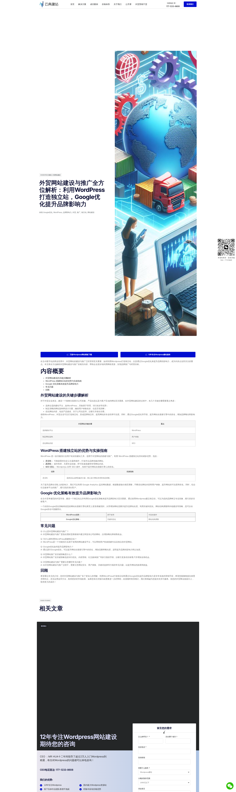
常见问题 (49, 387)
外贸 (74, 212)
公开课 (128, 4)
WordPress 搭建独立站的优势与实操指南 (63, 381)
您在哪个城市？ (172, 737)
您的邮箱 (141, 757)
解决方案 (82, 4)
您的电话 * (142, 747)
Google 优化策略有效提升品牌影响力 (61, 384)
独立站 (84, 212)
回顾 (47, 390)
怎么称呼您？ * (144, 737)
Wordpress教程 (46, 175)
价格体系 (106, 4)
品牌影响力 (67, 212)
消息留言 (141, 789)
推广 (78, 212)
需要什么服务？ (144, 768)
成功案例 (94, 4)
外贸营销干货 (141, 4)
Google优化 (47, 212)
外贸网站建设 (56, 175)
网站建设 (91, 212)
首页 (72, 4)
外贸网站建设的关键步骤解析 (58, 378)
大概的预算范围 (144, 778)
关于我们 (118, 4)
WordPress (57, 212)
